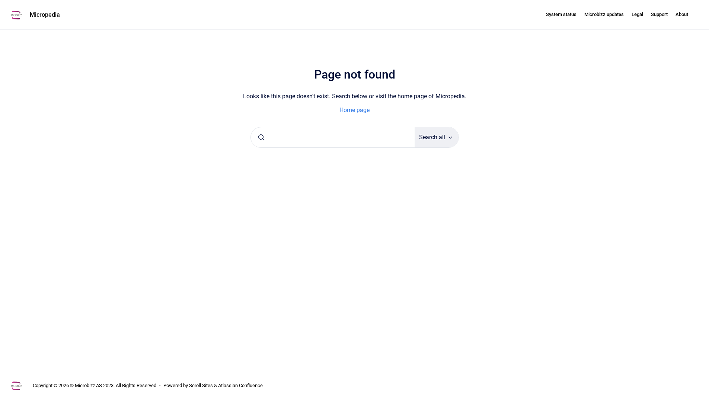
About (682, 14)
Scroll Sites (201, 385)
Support (659, 14)
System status (561, 14)
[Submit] (261, 137)
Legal (637, 14)
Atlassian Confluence (240, 385)
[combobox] (333, 137)
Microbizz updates (604, 14)
